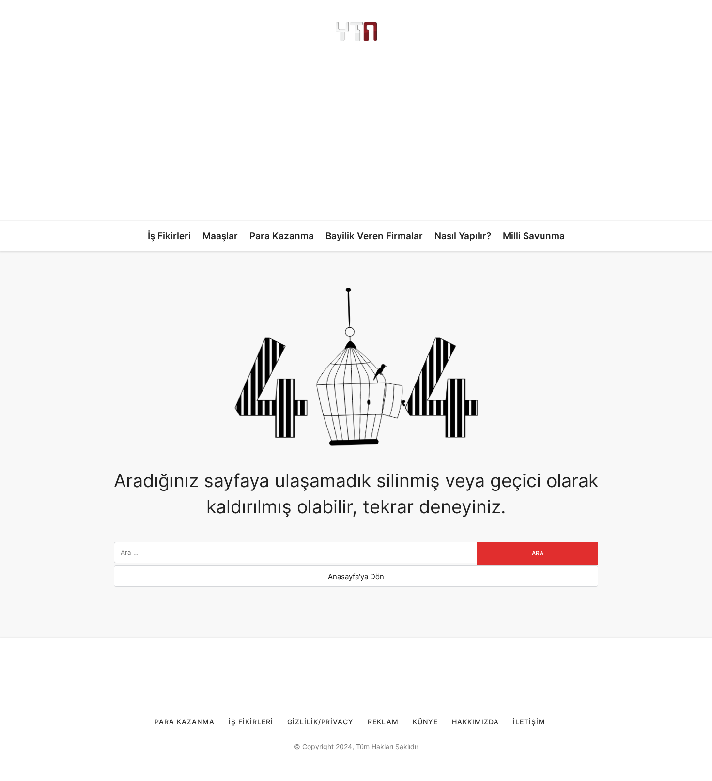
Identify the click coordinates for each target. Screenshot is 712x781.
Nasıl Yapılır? (462, 236)
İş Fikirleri (169, 236)
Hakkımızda (475, 722)
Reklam (383, 722)
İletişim (529, 722)
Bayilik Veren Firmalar (374, 236)
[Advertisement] (356, 131)
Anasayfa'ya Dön (356, 576)
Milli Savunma (534, 236)
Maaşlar (220, 236)
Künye (425, 722)
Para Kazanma (281, 236)
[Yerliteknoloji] (356, 31)
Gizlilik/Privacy (320, 722)
